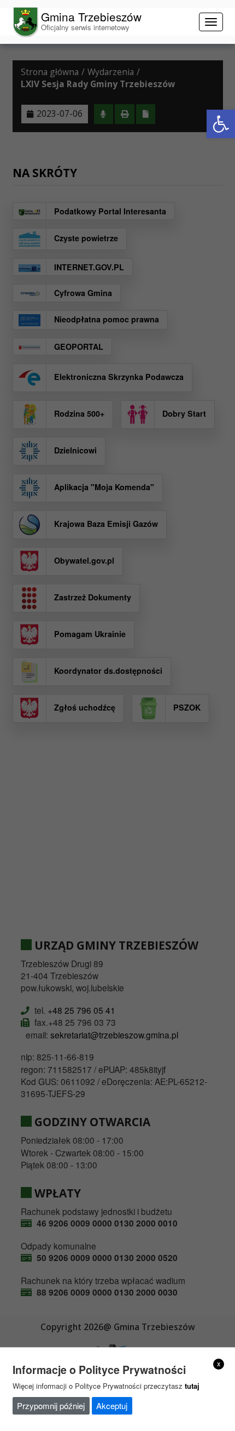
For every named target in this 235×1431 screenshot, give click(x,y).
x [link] (219, 1363)
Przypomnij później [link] (51, 1405)
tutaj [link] (192, 1386)
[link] (221, 124)
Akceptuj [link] (111, 1405)
